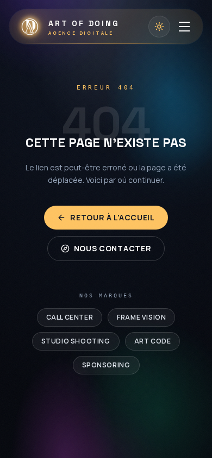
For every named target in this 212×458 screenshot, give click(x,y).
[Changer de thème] (159, 26)
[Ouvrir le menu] (184, 26)
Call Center (69, 317)
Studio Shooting (75, 341)
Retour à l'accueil (112, 217)
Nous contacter (113, 248)
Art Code (152, 341)
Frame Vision (141, 317)
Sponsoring (106, 365)
